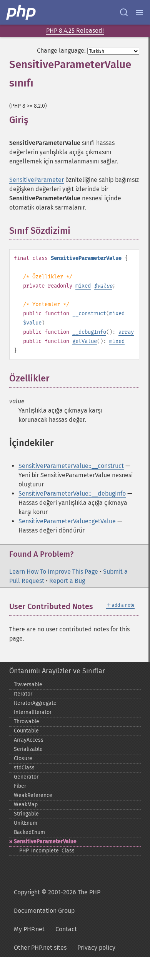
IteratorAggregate (35, 703)
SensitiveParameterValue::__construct (71, 465)
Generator (26, 777)
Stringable (26, 814)
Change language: (61, 50)
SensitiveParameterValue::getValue (67, 521)
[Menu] (139, 12)
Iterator (23, 694)
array (126, 332)
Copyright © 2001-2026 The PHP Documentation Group (57, 901)
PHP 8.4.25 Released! (75, 30)
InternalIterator (33, 712)
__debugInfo (89, 332)
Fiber (20, 786)
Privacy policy (96, 947)
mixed (83, 286)
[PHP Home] (21, 12)
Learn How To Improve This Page (53, 571)
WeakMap (26, 804)
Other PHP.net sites (40, 947)
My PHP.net (29, 929)
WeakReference (33, 795)
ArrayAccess (28, 740)
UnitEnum (25, 823)
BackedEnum (29, 832)
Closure (23, 758)
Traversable (28, 684)
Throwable (26, 721)
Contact (66, 929)
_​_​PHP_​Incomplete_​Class (44, 850)
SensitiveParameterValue (45, 841)
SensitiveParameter (36, 179)
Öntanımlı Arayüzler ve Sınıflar (57, 671)
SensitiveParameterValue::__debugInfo (72, 493)
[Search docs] (124, 12)
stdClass (24, 767)
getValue (84, 341)
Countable (26, 730)
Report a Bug (67, 580)
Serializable (28, 749)
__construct (89, 313)
